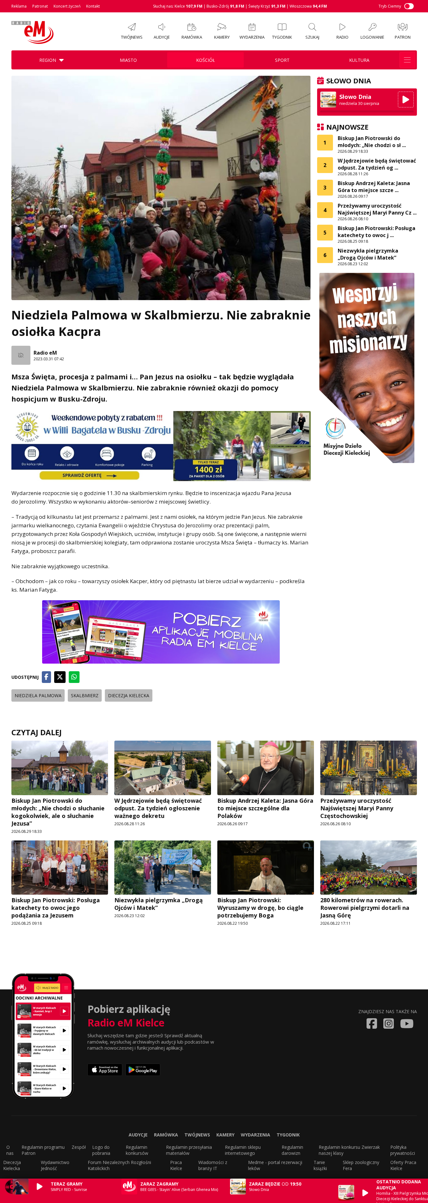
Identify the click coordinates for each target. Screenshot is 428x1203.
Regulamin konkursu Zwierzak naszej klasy (349, 1150)
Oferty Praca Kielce (403, 1165)
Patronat (40, 6)
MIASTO (128, 60)
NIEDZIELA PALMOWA (38, 695)
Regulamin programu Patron (43, 1150)
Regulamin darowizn (292, 1150)
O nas (10, 1150)
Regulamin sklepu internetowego (243, 1150)
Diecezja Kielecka (12, 1165)
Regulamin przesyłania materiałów (189, 1150)
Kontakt (93, 6)
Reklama (19, 6)
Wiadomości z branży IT (212, 1165)
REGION (47, 60)
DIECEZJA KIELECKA (128, 695)
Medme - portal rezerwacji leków (275, 1165)
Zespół (79, 1147)
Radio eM (45, 352)
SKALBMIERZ (85, 695)
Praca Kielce (176, 1165)
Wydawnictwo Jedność (55, 1165)
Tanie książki (320, 1165)
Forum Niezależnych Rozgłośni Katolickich (119, 1165)
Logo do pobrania (101, 1150)
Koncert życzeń (67, 6)
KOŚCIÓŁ (205, 60)
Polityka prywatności (402, 1150)
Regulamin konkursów (137, 1150)
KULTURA (359, 60)
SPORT (282, 60)
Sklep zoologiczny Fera (361, 1165)
